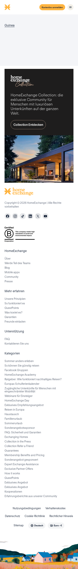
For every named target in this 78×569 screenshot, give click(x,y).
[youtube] (45, 216)
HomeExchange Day (17, 400)
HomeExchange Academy (20, 374)
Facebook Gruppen (16, 370)
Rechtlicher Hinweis (61, 516)
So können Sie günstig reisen (22, 365)
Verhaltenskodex (55, 508)
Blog (7, 267)
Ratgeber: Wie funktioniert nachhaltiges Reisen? (33, 379)
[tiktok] (23, 216)
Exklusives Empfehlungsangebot (24, 405)
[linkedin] (30, 216)
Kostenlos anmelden (52, 7)
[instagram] (15, 216)
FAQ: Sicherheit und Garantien (23, 432)
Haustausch (12, 414)
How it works (12, 473)
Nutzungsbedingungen (27, 508)
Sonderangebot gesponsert (21, 459)
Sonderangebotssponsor (20, 427)
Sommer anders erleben (19, 361)
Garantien (10, 317)
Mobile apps (12, 272)
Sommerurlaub (14, 423)
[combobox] (36, 526)
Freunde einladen (15, 321)
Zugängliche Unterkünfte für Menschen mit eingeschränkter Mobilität (30, 390)
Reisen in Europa (14, 409)
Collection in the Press (18, 441)
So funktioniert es (15, 303)
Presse (9, 281)
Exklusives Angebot (16, 482)
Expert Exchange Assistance (22, 464)
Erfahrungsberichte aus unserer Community (31, 496)
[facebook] (8, 216)
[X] (38, 216)
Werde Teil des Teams (17, 263)
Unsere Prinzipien (15, 298)
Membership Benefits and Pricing (24, 455)
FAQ (7, 339)
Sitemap (19, 525)
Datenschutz (12, 516)
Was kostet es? (13, 312)
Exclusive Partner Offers (19, 468)
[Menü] (70, 7)
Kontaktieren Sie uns (17, 343)
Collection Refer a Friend (19, 446)
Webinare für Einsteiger (19, 395)
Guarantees (12, 450)
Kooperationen (13, 491)
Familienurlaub (13, 418)
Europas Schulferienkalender (22, 383)
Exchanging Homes (16, 436)
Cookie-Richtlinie (35, 516)
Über (8, 258)
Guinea (10, 25)
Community (11, 276)
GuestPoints (12, 307)
